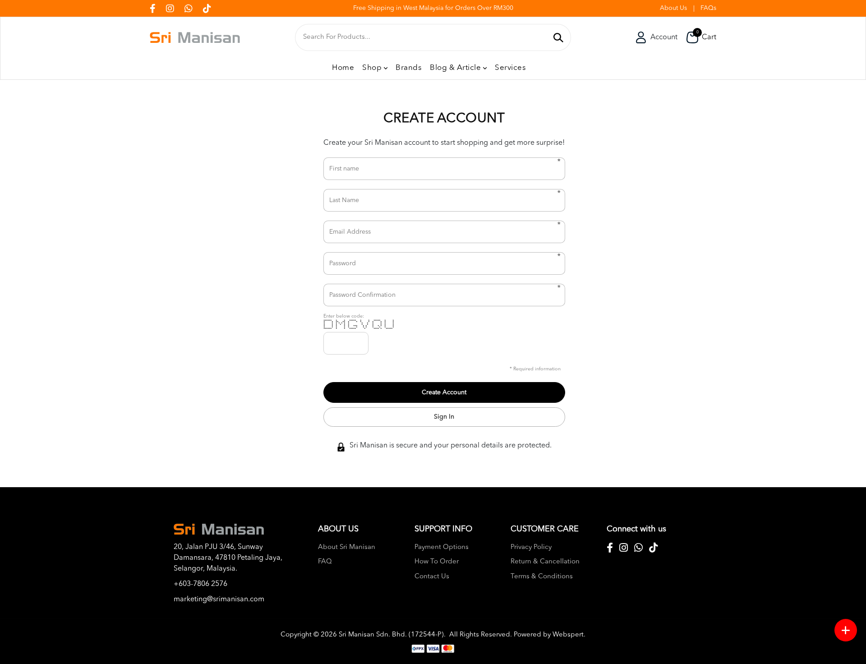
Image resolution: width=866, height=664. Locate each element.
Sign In (444, 417)
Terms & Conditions (542, 576)
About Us (673, 8)
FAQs (708, 8)
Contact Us (432, 576)
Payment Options (442, 547)
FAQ (325, 561)
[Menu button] (845, 630)
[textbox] (425, 37)
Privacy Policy (531, 547)
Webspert (568, 635)
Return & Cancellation (545, 561)
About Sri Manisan (346, 547)
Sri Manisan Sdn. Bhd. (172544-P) (391, 635)
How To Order (437, 561)
